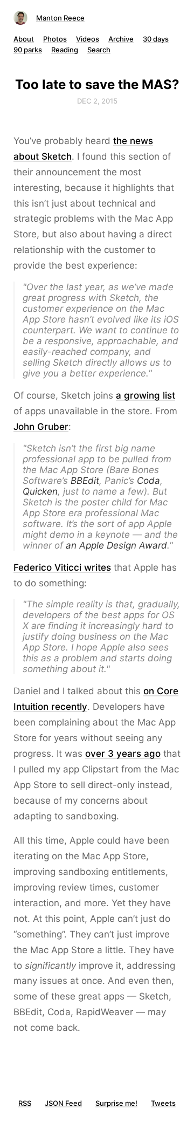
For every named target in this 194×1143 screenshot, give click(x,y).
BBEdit (85, 480)
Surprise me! (116, 1103)
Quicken (40, 491)
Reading (64, 49)
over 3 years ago (123, 753)
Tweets (163, 1103)
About (23, 39)
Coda (148, 480)
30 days (156, 39)
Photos (55, 39)
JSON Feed (63, 1103)
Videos (87, 39)
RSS (24, 1103)
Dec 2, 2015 (97, 101)
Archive (121, 39)
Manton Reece (60, 17)
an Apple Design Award (116, 545)
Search (98, 49)
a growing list (145, 395)
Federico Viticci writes (62, 567)
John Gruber (40, 426)
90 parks (27, 49)
